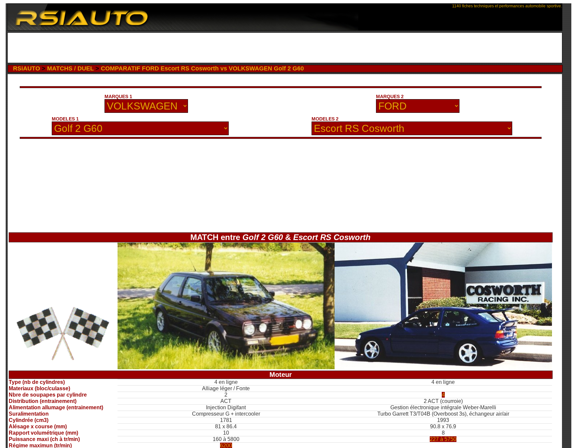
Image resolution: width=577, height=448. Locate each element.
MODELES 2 (325, 119)
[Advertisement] (285, 48)
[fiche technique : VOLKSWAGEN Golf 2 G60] (226, 367)
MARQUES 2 (390, 96)
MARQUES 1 (118, 96)
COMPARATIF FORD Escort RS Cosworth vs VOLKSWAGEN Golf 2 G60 (202, 68)
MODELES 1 (65, 119)
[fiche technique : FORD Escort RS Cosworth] (443, 367)
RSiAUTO (26, 68)
